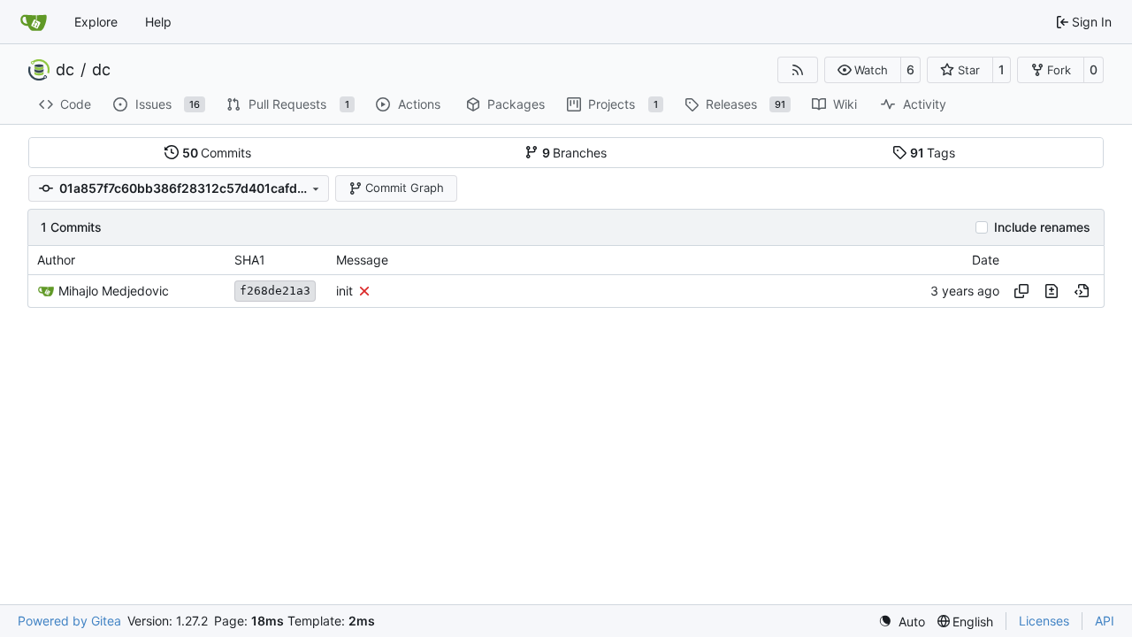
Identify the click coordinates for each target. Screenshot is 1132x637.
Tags (933, 152)
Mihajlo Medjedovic (113, 290)
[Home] (33, 22)
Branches (575, 152)
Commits (217, 152)
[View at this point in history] (1081, 291)
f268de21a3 (275, 290)
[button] (862, 70)
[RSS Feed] (797, 70)
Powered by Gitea (69, 620)
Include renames (1042, 227)
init (344, 290)
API (1104, 620)
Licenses (1044, 620)
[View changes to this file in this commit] (1051, 291)
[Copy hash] (1021, 291)
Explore (96, 21)
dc (65, 70)
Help (158, 21)
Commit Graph (404, 187)
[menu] (901, 621)
